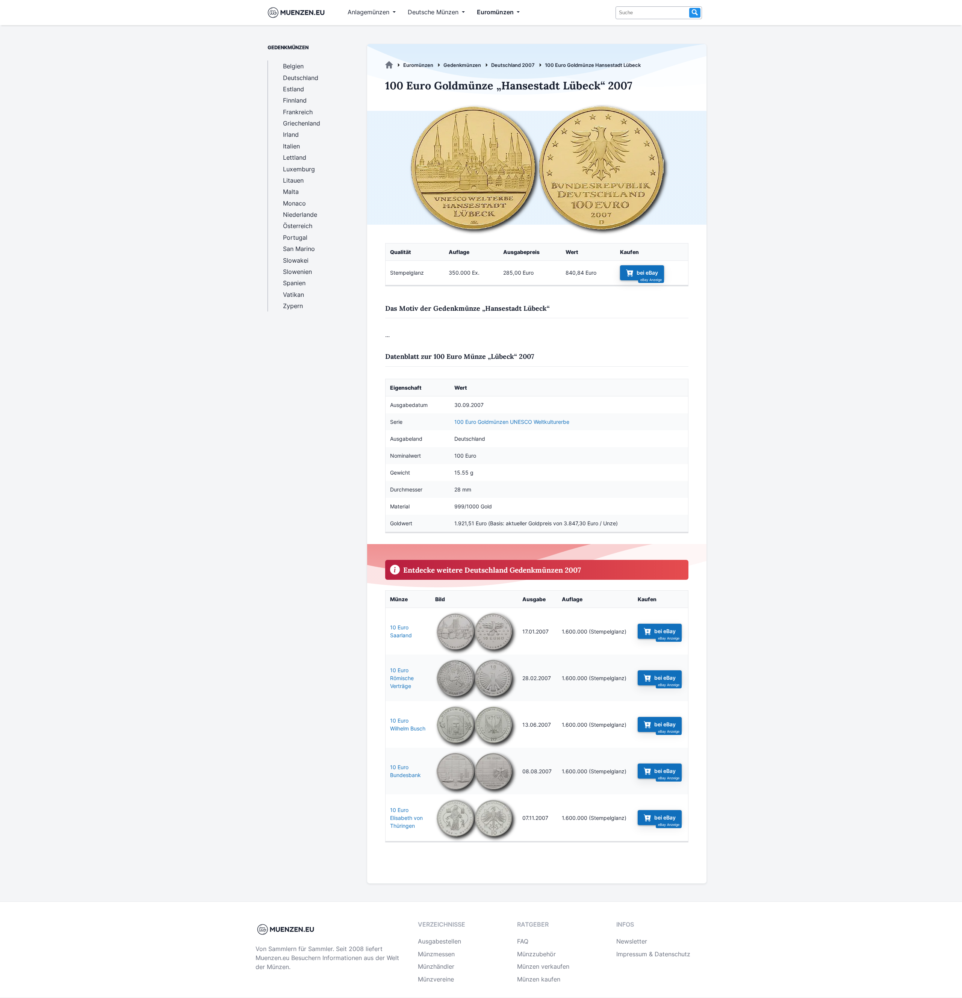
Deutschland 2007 (513, 65)
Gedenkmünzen (462, 65)
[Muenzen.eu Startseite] (298, 12)
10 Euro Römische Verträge (402, 678)
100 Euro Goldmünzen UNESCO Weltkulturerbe (511, 422)
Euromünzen (418, 65)
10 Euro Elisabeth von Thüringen (406, 818)
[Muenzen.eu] (389, 65)
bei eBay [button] (647, 272)
